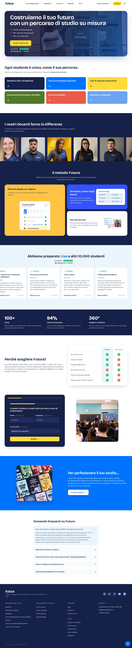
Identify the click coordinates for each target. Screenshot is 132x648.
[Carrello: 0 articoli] (124, 3)
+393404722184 (104, 613)
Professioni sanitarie (12, 610)
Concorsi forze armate (13, 627)
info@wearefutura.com (106, 610)
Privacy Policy (72, 626)
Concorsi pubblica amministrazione (17, 623)
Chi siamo (71, 610)
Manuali (70, 3)
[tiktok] (109, 594)
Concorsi (59, 3)
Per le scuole (41, 607)
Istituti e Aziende (102, 3)
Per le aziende (41, 613)
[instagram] (104, 594)
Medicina (8, 607)
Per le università (42, 610)
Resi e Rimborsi (72, 632)
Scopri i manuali (77, 492)
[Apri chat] (127, 643)
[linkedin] (124, 594)
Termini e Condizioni (74, 622)
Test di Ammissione (32, 3)
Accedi (117, 3)
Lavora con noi (72, 613)
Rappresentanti (41, 617)
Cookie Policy (72, 629)
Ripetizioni (47, 3)
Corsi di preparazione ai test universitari (18, 617)
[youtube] (119, 594)
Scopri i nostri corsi (20, 43)
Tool (80, 3)
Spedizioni (71, 635)
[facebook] (114, 594)
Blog (69, 607)
